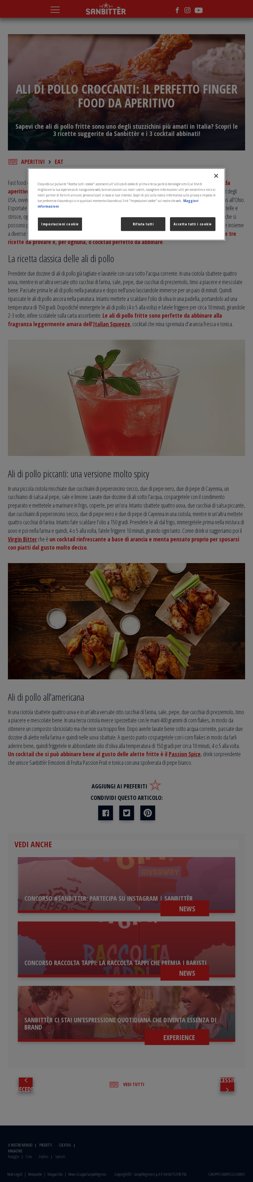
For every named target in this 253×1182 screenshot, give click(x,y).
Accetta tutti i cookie (193, 223)
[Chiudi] (216, 176)
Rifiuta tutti (143, 223)
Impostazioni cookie (60, 223)
